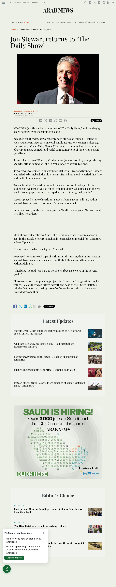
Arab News (16, 3)
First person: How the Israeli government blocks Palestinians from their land (48, 510)
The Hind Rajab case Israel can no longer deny (40, 526)
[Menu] (3, 2)
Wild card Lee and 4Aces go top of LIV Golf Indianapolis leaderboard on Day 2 (77, 22)
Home (13, 29)
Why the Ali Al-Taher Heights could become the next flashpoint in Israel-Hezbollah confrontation (49, 544)
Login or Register (14, 558)
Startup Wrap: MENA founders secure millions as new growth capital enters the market (47, 332)
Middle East (19, 506)
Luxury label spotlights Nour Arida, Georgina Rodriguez (44, 369)
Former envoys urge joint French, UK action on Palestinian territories (46, 358)
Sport (29, 22)
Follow (97, 120)
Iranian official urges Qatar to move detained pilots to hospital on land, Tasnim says (49, 384)
